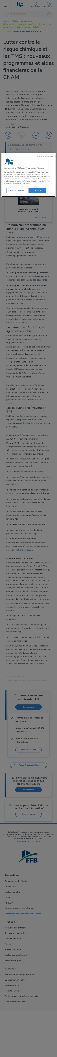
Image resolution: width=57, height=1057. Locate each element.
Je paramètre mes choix (17, 190)
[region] (28, 175)
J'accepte (37, 190)
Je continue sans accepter (45, 156)
